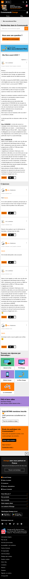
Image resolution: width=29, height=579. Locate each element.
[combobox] (12, 28)
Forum (8, 16)
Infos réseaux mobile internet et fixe (10, 403)
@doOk (6, 198)
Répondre (4, 177)
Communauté (9, 12)
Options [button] (23, 59)
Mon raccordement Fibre (9, 21)
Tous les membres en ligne (10, 421)
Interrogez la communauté (11, 39)
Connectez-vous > (7, 447)
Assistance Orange (6, 401)
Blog (22, 16)
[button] (26, 62)
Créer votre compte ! (9, 440)
